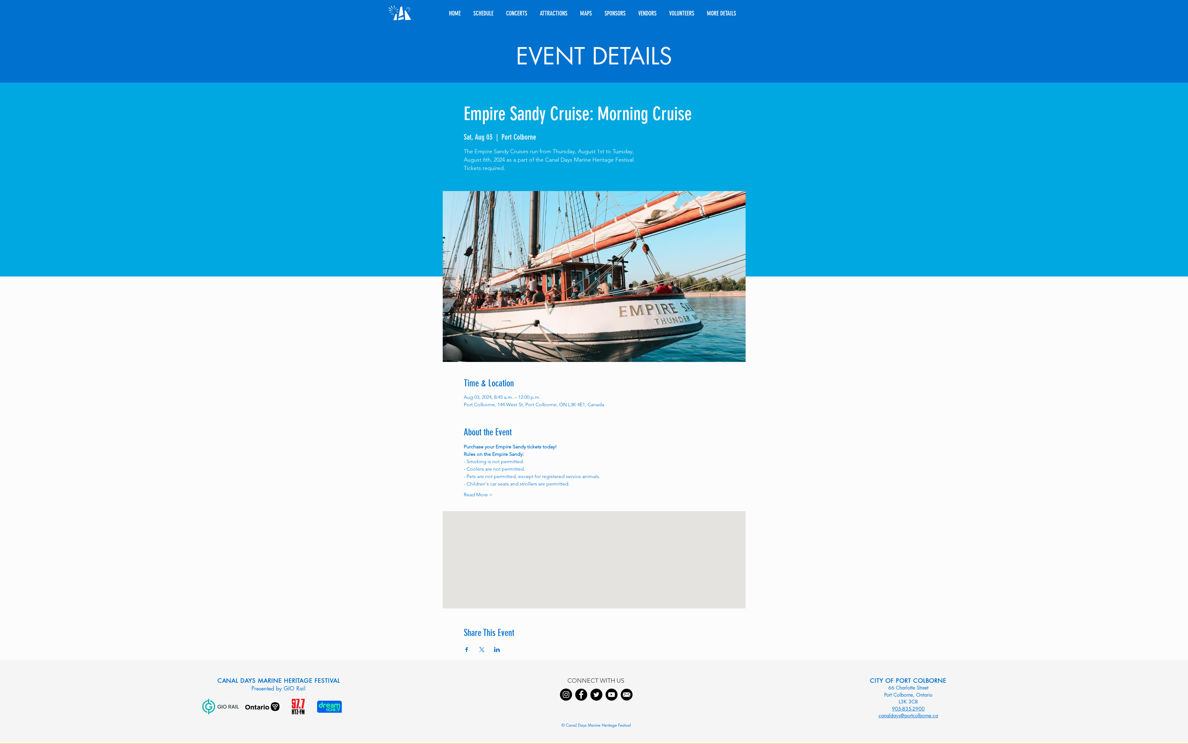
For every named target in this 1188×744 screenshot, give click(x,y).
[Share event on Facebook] (467, 649)
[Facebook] (581, 695)
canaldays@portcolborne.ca (908, 715)
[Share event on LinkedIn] (497, 649)
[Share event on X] (482, 649)
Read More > (478, 495)
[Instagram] (566, 695)
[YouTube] (611, 695)
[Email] (627, 695)
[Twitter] (596, 695)
